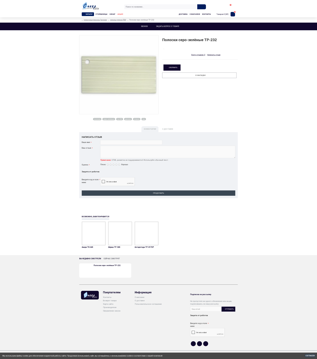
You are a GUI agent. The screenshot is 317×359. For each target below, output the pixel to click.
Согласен (310, 356)
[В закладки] (93, 245)
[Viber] (205, 343)
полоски (97, 119)
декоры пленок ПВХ (118, 20)
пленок (136, 119)
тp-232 (119, 119)
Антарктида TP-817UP (144, 247)
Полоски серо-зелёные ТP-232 (107, 265)
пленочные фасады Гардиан (95, 20)
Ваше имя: (86, 142)
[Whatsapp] (199, 343)
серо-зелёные (108, 119)
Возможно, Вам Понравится (95, 217)
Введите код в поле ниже (90, 181)
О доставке (167, 129)
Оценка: (85, 165)
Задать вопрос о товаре (167, 26)
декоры (128, 119)
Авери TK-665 (87, 247)
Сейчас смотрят (112, 259)
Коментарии (150, 129)
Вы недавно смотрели (90, 259)
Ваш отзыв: (86, 148)
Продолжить (158, 193)
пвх (143, 119)
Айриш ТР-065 (114, 247)
